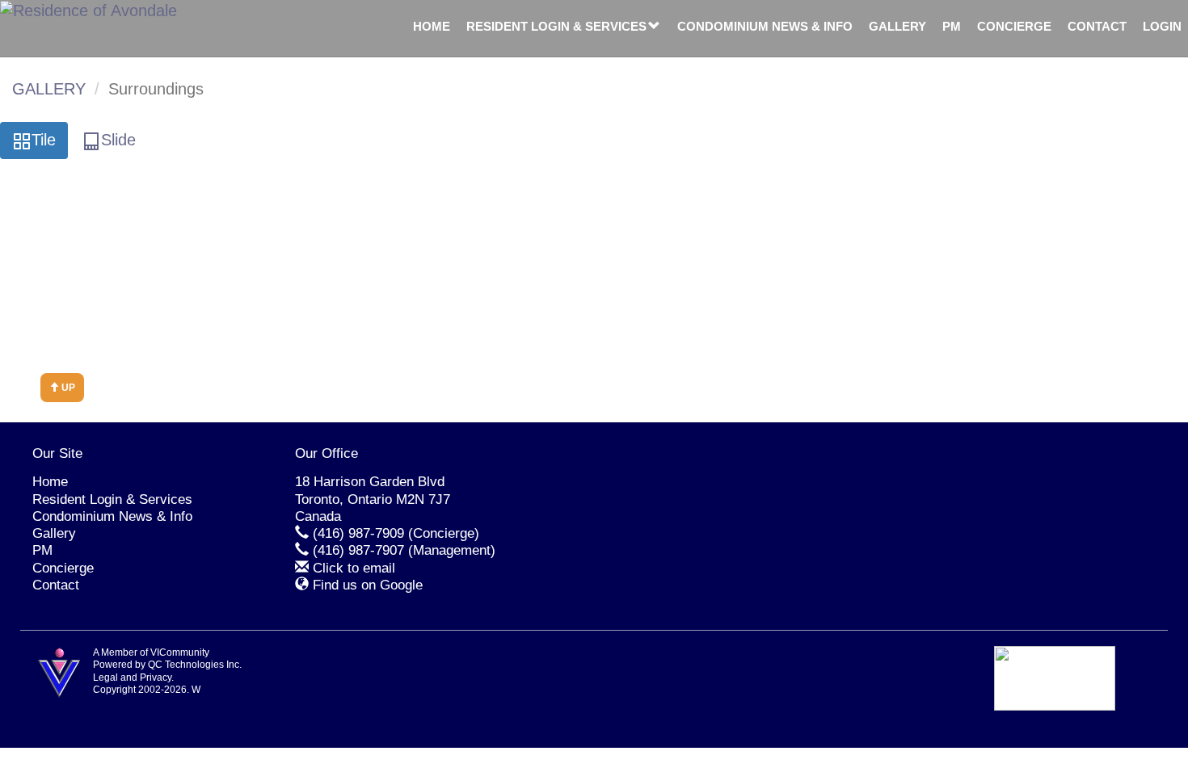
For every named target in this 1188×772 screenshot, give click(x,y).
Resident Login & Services (556, 26)
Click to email (354, 568)
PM (951, 26)
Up (67, 387)
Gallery (897, 26)
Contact (1097, 26)
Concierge (1014, 26)
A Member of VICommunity (151, 652)
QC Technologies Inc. (195, 664)
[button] (654, 26)
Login (1162, 26)
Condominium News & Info (765, 26)
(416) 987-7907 (358, 550)
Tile (44, 140)
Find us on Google (368, 585)
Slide (118, 140)
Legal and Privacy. (133, 677)
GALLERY (49, 89)
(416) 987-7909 (358, 533)
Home (431, 26)
